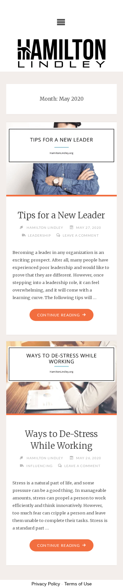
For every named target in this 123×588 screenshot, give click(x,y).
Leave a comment (81, 235)
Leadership (39, 235)
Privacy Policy (45, 583)
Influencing (39, 466)
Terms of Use (78, 583)
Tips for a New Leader (61, 215)
